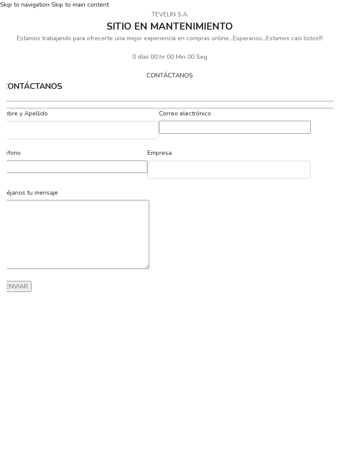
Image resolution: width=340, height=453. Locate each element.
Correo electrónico (185, 113)
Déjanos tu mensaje (30, 192)
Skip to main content (80, 4)
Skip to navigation (25, 4)
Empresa (159, 153)
